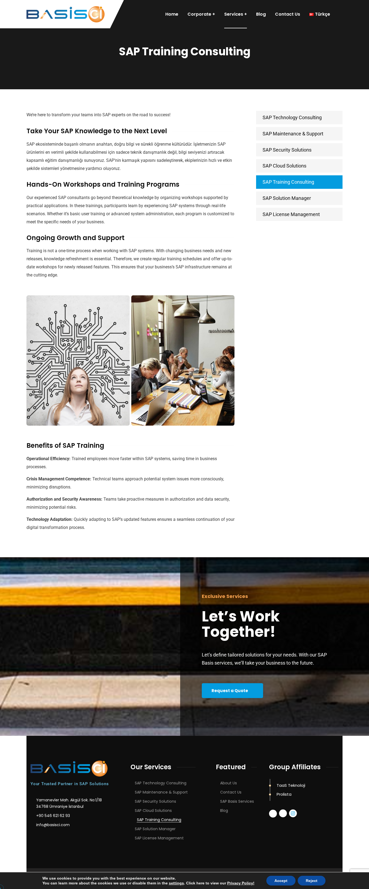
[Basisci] (65, 14)
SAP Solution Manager (287, 198)
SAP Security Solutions (287, 150)
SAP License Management (291, 214)
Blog (224, 810)
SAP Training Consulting (288, 182)
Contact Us (230, 792)
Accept (280, 880)
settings (176, 883)
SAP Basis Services (237, 801)
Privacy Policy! (240, 883)
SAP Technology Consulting (292, 117)
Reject (311, 880)
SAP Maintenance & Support (293, 133)
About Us (228, 783)
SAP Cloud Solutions (284, 166)
